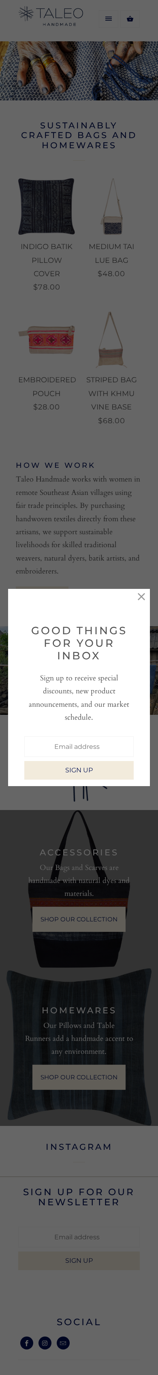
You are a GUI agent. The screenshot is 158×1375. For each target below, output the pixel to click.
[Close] (142, 597)
